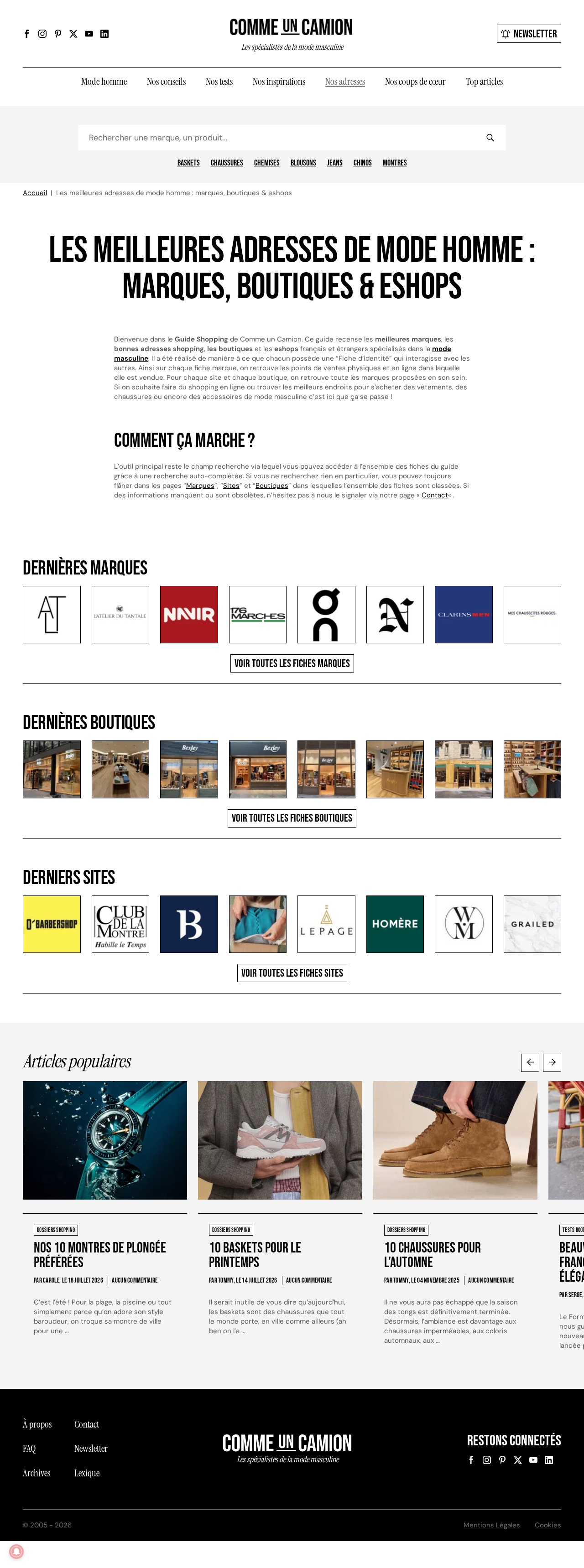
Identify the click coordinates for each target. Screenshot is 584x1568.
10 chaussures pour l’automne (432, 1255)
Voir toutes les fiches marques (292, 663)
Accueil (35, 192)
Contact (435, 495)
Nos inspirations (279, 81)
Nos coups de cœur (415, 81)
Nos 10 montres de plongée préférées (100, 1255)
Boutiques (272, 485)
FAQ (29, 1448)
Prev (530, 1063)
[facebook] (27, 34)
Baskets (188, 163)
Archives (36, 1473)
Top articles (484, 81)
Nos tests (219, 81)
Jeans (335, 163)
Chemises (267, 163)
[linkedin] (104, 34)
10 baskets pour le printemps (255, 1255)
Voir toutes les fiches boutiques (292, 818)
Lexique (86, 1473)
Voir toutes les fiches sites (292, 973)
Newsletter (535, 34)
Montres (395, 163)
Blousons (303, 163)
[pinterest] (58, 34)
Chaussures (227, 163)
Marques (200, 485)
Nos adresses (345, 81)
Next (552, 1063)
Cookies (548, 1525)
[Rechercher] (490, 137)
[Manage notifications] (16, 1551)
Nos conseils (166, 81)
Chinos (363, 163)
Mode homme (104, 81)
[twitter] (73, 34)
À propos (37, 1424)
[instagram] (42, 34)
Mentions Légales (492, 1525)
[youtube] (89, 34)
